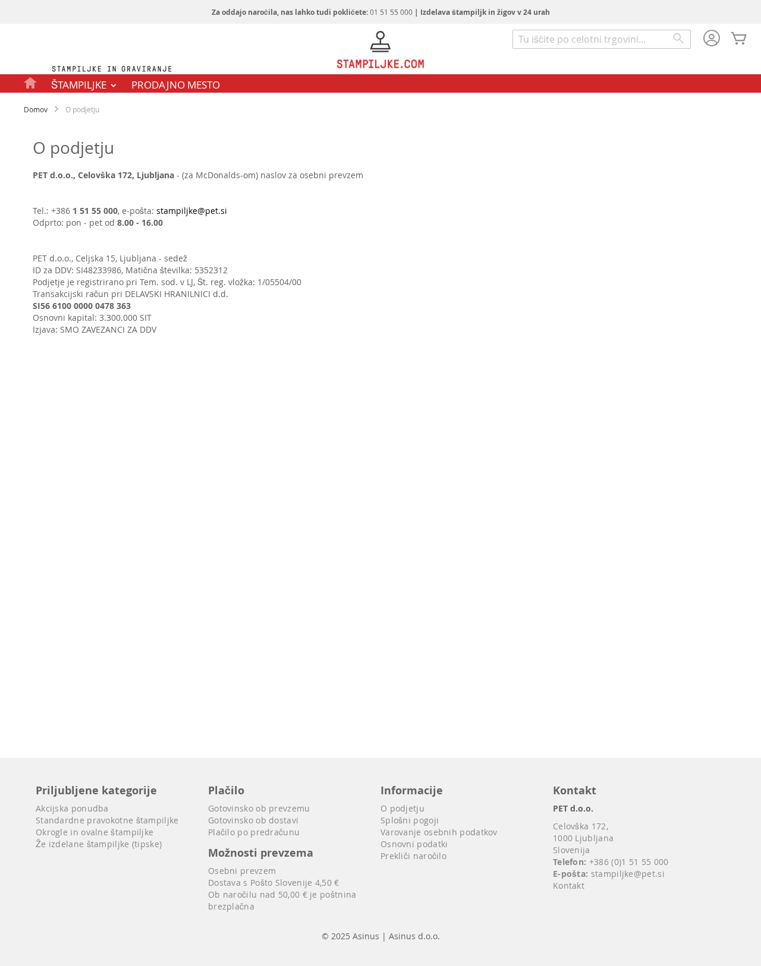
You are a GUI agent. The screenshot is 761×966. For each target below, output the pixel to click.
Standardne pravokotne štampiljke (107, 820)
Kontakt (568, 885)
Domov (36, 109)
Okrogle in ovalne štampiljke (94, 832)
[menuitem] (31, 82)
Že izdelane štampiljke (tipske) (99, 844)
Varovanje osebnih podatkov (439, 832)
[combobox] (601, 39)
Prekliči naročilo (413, 855)
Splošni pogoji (409, 820)
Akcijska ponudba (72, 808)
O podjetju (402, 808)
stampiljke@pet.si (191, 210)
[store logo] (380, 51)
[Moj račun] (712, 39)
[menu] (380, 83)
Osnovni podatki (414, 844)
